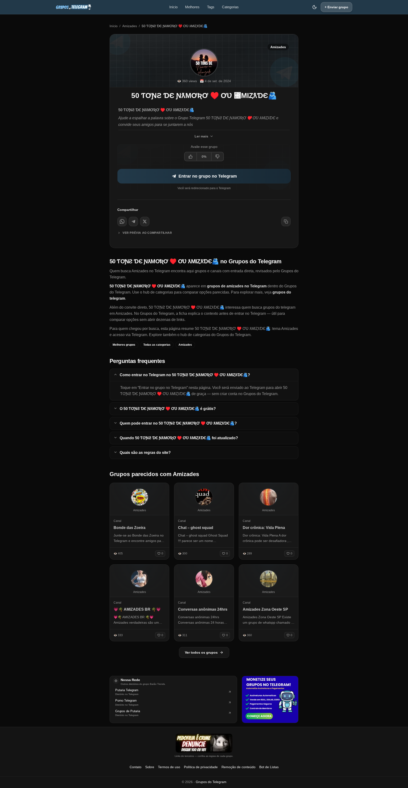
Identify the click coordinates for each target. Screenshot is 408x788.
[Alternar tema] (314, 7)
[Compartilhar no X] (144, 221)
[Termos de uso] (204, 743)
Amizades (129, 26)
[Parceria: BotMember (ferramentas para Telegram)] (270, 699)
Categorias (230, 7)
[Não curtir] (217, 157)
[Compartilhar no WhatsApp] (122, 221)
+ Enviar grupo (336, 7)
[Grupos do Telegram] (73, 7)
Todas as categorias (156, 344)
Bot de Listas (269, 767)
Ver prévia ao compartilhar (147, 232)
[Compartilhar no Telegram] (133, 221)
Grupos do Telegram (211, 782)
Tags (210, 7)
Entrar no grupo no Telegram (207, 176)
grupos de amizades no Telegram (237, 286)
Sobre (149, 767)
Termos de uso (169, 767)
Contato (135, 767)
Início (173, 7)
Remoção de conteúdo (238, 767)
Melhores (192, 7)
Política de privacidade (201, 767)
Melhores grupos (124, 344)
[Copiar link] (286, 221)
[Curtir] (191, 157)
